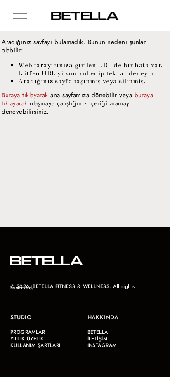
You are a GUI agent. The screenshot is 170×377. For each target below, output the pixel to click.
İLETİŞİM (97, 339)
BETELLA (97, 332)
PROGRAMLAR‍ (27, 332)
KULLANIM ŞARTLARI (35, 345)
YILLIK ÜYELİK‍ (27, 339)
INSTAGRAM (102, 345)
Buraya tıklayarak (25, 95)
